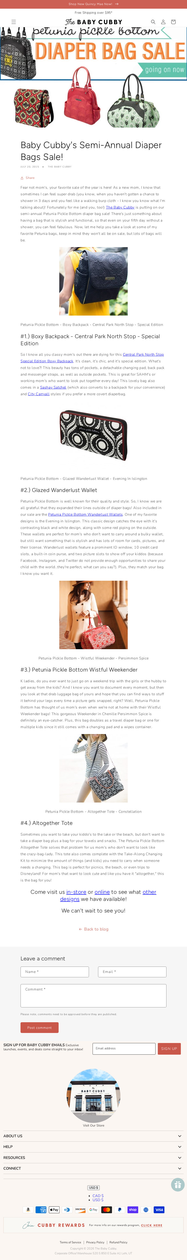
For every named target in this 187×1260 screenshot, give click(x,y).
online (102, 892)
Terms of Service (70, 1242)
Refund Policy (118, 1242)
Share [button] (30, 178)
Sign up (169, 1048)
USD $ (93, 1187)
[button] (14, 22)
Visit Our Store (93, 1125)
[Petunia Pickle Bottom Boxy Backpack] (93, 314)
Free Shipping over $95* (93, 12)
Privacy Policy (95, 1242)
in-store (76, 892)
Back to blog (96, 929)
